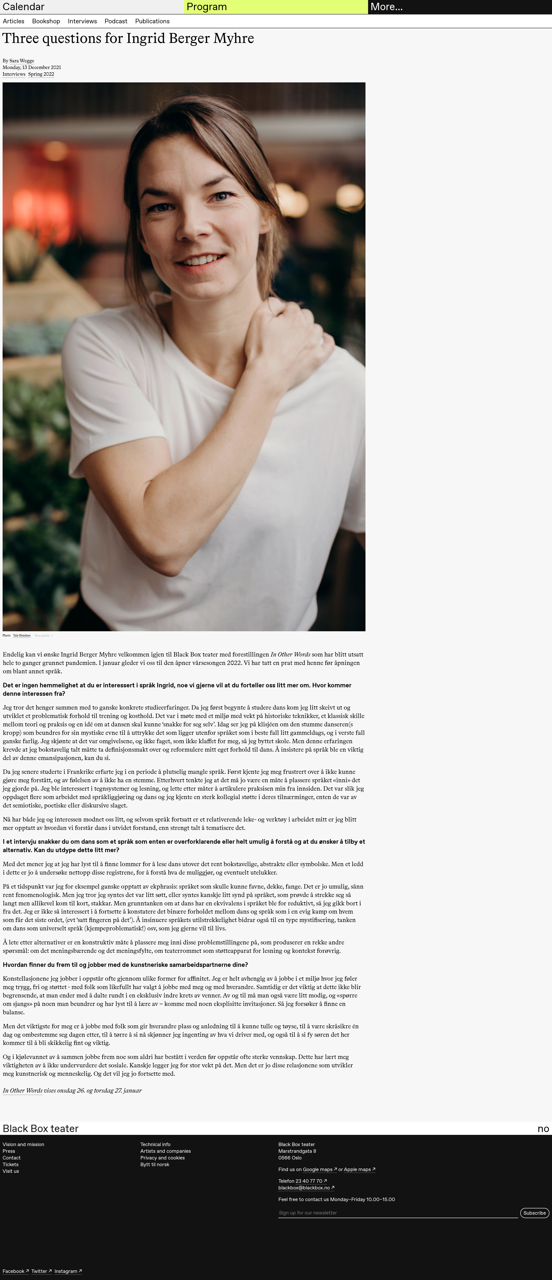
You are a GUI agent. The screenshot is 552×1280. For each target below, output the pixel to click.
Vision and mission (23, 1144)
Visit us (11, 1171)
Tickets (11, 1164)
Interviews (82, 21)
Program (207, 6)
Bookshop (46, 21)
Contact (12, 1157)
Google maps (317, 1169)
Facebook (13, 1271)
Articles (13, 21)
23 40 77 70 (309, 1181)
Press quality (42, 636)
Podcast (116, 21)
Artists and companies (165, 1151)
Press (9, 1151)
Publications (152, 21)
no (543, 1128)
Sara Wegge (21, 60)
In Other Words (22, 1090)
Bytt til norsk (154, 1164)
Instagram (66, 1271)
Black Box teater (41, 1128)
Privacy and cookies (162, 1157)
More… (386, 6)
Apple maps (357, 1169)
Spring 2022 (41, 74)
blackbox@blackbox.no (304, 1187)
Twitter (39, 1271)
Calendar (24, 6)
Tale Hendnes (22, 635)
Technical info (155, 1144)
